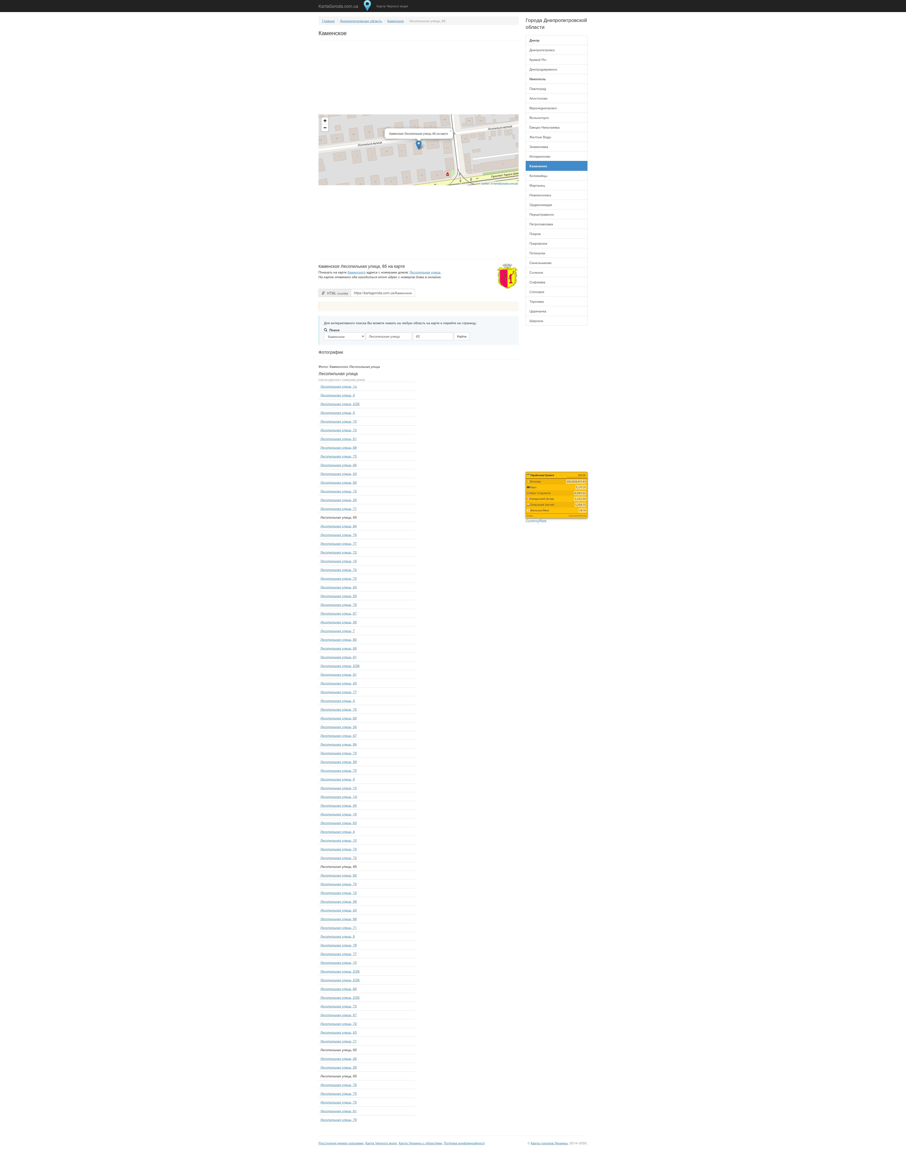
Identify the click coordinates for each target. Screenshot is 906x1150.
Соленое (536, 272)
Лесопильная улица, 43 (338, 473)
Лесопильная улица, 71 (338, 508)
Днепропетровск (542, 49)
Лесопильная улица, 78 (338, 604)
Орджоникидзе (540, 204)
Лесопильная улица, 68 (338, 447)
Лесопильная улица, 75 (338, 456)
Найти (461, 336)
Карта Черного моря (392, 6)
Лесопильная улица (425, 272)
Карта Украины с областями (420, 1143)
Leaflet (485, 183)
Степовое (536, 291)
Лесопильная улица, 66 (338, 464)
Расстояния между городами (341, 1143)
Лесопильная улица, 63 (338, 587)
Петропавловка (541, 224)
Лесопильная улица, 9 (337, 412)
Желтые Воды (540, 136)
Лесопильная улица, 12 (338, 491)
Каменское (395, 20)
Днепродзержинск (543, 69)
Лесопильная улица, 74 (338, 569)
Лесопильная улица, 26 (338, 499)
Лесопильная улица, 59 (338, 595)
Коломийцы (538, 175)
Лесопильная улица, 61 (338, 438)
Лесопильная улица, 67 (338, 613)
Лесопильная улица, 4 (337, 395)
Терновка (536, 301)
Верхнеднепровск (543, 107)
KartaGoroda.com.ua (338, 5)
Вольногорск (539, 117)
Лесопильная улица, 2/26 (340, 403)
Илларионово (539, 156)
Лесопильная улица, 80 (338, 639)
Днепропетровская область (361, 20)
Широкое (536, 320)
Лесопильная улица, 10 (338, 421)
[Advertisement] (419, 79)
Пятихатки (537, 253)
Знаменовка (538, 146)
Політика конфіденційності (464, 1143)
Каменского (356, 272)
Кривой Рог (537, 59)
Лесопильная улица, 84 (338, 526)
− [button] (325, 128)
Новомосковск (540, 195)
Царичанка (537, 311)
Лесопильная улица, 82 (338, 482)
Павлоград (537, 88)
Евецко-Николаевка (544, 127)
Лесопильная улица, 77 (338, 543)
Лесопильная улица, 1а (338, 386)
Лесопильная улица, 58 (338, 622)
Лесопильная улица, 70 (338, 578)
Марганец (537, 185)
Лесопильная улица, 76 (338, 534)
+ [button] (325, 121)
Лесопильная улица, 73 (338, 430)
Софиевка (537, 282)
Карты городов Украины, (550, 1143)
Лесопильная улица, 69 (338, 648)
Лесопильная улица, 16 (338, 560)
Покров (535, 233)
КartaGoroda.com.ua (505, 183)
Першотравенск (541, 214)
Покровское (538, 243)
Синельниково (540, 262)
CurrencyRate (536, 520)
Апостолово (538, 98)
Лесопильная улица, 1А (338, 796)
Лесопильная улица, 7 (337, 630)
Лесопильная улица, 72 (338, 552)
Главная (328, 20)
